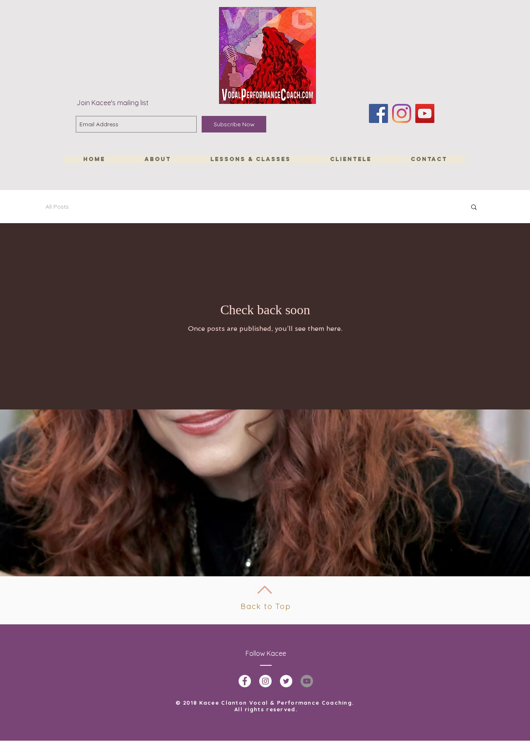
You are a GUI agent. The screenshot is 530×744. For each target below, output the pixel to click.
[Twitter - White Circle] (286, 681)
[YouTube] (424, 113)
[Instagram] (401, 113)
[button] (474, 207)
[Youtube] (307, 681)
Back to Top (266, 606)
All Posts (57, 206)
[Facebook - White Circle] (244, 681)
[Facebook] (378, 113)
